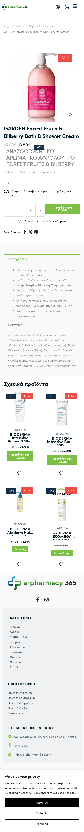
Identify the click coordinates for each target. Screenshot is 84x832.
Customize (42, 813)
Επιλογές (20, 549)
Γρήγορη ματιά (20, 419)
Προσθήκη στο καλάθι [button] (20, 456)
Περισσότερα (62, 553)
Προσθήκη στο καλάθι (63, 209)
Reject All (42, 823)
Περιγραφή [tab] (17, 258)
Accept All (42, 802)
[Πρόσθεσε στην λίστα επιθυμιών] (20, 472)
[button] (70, 114)
